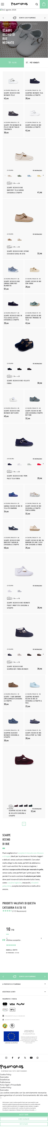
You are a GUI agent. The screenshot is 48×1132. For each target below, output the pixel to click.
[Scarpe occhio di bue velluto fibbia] (24, 344)
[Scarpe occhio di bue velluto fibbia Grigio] (29, 368)
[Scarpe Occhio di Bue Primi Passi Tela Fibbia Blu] (10, 463)
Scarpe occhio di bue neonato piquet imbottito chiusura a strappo (18, 605)
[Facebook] (12, 1058)
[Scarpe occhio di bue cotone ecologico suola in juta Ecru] (19, 239)
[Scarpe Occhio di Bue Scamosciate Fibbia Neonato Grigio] (19, 654)
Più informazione (37, 170)
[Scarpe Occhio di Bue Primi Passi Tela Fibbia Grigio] (29, 463)
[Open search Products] (36, 4)
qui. (36, 1110)
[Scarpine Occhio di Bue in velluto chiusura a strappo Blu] (22, 805)
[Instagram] (6, 1058)
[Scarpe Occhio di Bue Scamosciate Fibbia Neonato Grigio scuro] (29, 654)
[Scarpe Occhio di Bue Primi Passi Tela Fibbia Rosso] (39, 463)
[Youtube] (31, 1058)
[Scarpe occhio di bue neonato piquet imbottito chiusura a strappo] (24, 569)
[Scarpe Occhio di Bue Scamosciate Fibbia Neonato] (24, 630)
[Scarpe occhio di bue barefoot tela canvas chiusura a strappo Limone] (39, 175)
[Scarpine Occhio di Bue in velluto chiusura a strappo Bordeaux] (17, 805)
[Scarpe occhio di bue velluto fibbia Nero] (19, 368)
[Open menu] (2, 4)
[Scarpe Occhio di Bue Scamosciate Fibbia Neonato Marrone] (39, 654)
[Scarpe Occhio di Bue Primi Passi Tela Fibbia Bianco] (19, 463)
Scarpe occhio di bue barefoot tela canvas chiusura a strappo (15, 190)
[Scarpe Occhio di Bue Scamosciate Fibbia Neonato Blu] (10, 654)
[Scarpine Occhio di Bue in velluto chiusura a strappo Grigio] (27, 805)
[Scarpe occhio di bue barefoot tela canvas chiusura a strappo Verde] (19, 175)
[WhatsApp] (37, 1058)
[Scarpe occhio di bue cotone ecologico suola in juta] (24, 215)
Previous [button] (3, 18)
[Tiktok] (18, 1058)
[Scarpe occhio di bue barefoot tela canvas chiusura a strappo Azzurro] (29, 175)
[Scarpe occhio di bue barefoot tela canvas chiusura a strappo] (24, 154)
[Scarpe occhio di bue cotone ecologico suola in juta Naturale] (10, 239)
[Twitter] (25, 1058)
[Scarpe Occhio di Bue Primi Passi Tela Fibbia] (24, 440)
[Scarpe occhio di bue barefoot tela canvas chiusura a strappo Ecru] (10, 175)
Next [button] (44, 18)
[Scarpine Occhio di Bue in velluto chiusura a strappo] (24, 757)
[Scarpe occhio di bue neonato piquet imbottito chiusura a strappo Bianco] (10, 590)
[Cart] (44, 4)
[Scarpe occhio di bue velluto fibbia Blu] (10, 368)
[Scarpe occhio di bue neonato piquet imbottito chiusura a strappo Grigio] (19, 590)
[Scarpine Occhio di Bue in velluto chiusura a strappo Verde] (32, 805)
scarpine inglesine (14, 883)
